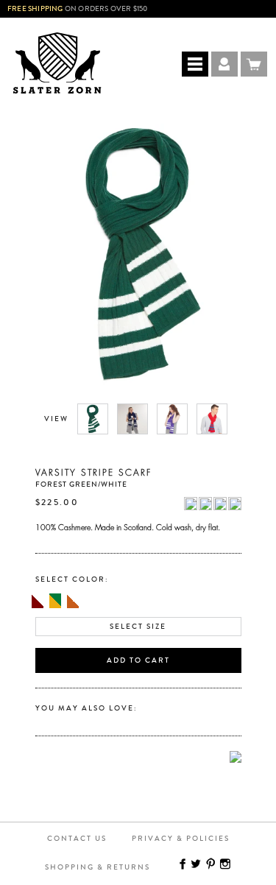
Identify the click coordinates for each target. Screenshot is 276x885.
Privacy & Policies (181, 838)
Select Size (138, 626)
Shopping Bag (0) (254, 64)
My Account (224, 64)
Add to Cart (138, 660)
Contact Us (77, 838)
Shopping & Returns (97, 867)
